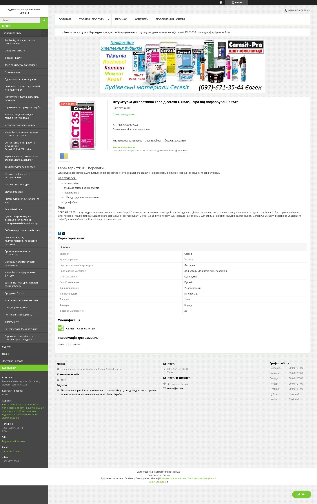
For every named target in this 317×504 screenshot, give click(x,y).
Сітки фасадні (12, 72)
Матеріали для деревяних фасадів (20, 273)
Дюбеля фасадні (14, 191)
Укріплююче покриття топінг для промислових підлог (21, 158)
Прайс (5, 353)
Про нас (121, 19)
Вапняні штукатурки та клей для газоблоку (21, 284)
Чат (304, 494)
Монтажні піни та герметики (21, 300)
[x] (63, 233)
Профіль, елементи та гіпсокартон (17, 253)
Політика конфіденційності (202, 478)
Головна (65, 19)
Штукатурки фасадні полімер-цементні (22, 98)
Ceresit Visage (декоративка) (21, 329)
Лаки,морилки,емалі (16, 307)
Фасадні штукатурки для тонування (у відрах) (19, 116)
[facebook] (59, 233)
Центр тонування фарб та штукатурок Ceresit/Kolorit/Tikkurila (20, 146)
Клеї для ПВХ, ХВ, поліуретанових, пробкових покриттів (21, 241)
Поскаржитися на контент (172, 478)
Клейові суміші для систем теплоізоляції (20, 41)
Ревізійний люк (13, 209)
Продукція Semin (14, 293)
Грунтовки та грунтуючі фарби (23, 107)
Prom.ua (176, 472)
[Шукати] (44, 20)
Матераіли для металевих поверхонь (20, 263)
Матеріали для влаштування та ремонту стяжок (21, 133)
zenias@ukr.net (11, 451)
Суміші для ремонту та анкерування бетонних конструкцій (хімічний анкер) (21, 220)
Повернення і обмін (170, 19)
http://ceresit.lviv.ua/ (13, 441)
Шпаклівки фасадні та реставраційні (17, 175)
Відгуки (6, 346)
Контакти (141, 19)
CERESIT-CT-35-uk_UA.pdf (80, 328)
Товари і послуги (11, 33)
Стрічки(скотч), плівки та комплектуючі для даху (19, 337)
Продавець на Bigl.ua (158, 475)
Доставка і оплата (12, 361)
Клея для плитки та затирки (21, 65)
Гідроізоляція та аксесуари (20, 79)
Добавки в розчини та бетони (22, 230)
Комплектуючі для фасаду (20, 166)
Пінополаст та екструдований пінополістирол (22, 88)
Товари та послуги (75, 32)
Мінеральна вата (15, 50)
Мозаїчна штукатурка (17, 184)
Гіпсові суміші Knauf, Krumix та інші (22, 200)
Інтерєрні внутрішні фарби (20, 125)
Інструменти (12, 321)
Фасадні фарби (13, 57)
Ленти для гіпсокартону (18, 314)
